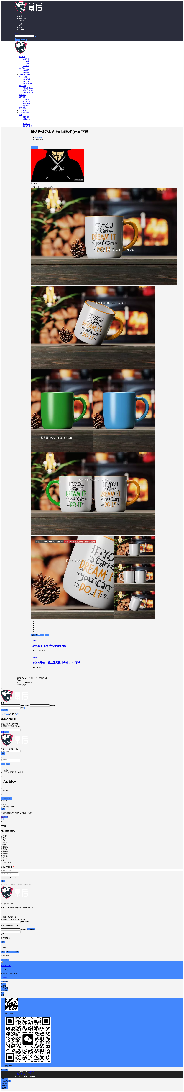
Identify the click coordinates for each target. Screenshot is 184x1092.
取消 (2, 732)
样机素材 (38, 137)
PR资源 (22, 68)
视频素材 (22, 86)
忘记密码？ (5, 714)
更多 (20, 115)
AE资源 (22, 57)
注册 (18, 714)
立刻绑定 (4, 817)
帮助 (20, 27)
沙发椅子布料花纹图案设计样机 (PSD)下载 (56, 662)
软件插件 (22, 97)
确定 (2, 819)
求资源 (21, 21)
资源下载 (22, 16)
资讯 (20, 25)
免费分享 (22, 18)
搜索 (3, 753)
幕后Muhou (31, 1072)
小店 (20, 23)
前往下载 (34, 147)
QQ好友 (8, 952)
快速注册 (23, 40)
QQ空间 (15, 952)
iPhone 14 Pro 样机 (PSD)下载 (49, 645)
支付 (3, 809)
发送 (6, 732)
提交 (3, 881)
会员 (21, 29)
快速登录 (4, 710)
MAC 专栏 (23, 77)
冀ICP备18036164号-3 (24, 1074)
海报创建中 (5, 959)
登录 (17, 40)
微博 (3, 952)
